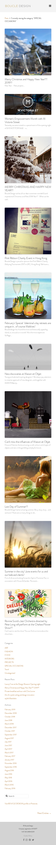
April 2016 (8, 781)
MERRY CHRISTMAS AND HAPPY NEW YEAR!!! (28, 188)
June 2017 (8, 745)
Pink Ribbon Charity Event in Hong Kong (26, 258)
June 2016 (8, 774)
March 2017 (9, 752)
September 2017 (11, 734)
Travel (7, 669)
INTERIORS (9, 658)
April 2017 (8, 748)
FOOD (7, 655)
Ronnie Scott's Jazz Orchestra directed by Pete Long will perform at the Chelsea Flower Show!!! (28, 624)
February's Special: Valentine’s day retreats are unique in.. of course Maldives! (28, 324)
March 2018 (9, 723)
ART (6, 647)
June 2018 (8, 720)
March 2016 (9, 784)
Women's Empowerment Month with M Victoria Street (25, 120)
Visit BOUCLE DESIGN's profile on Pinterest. (21, 803)
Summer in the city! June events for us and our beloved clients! (26, 573)
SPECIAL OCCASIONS (14, 665)
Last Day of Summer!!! (16, 507)
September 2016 (11, 766)
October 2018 (10, 716)
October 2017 (10, 731)
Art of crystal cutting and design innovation (19, 694)
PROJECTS (9, 662)
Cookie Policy (28, 836)
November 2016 (10, 763)
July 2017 (8, 741)
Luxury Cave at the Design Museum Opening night (22, 684)
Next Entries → (44, 813)
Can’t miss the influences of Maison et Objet (27, 442)
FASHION (9, 651)
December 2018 (11, 713)
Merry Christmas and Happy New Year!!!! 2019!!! (26, 81)
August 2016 (9, 770)
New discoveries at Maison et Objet (23, 374)
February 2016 (10, 788)
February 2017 (10, 756)
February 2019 (10, 709)
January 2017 (9, 759)
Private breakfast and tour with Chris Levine (20, 691)
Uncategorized (10, 673)
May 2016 (8, 777)
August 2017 (9, 738)
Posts (6, 18)
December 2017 (10, 727)
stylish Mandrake (10, 698)
